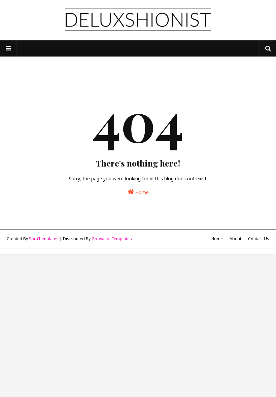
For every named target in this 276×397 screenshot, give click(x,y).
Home (141, 192)
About (235, 239)
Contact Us (258, 239)
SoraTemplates (44, 239)
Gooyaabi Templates (112, 239)
